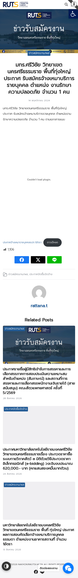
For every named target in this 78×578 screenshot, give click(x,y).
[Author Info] (39, 299)
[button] (73, 14)
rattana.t (39, 305)
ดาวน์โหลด (52, 242)
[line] (42, 571)
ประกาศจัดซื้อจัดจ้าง (40, 274)
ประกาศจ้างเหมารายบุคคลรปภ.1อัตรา (22, 242)
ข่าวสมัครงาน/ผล (39, 53)
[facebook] (36, 571)
